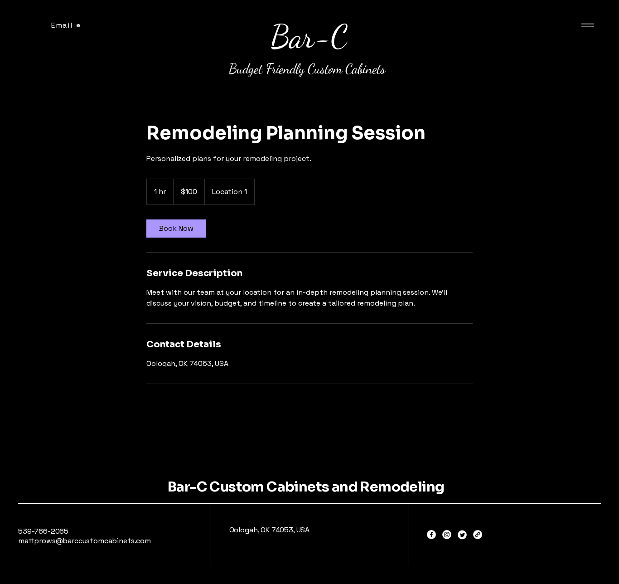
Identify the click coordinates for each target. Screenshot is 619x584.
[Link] (477, 534)
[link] (176, 228)
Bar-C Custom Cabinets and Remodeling (306, 487)
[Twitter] (462, 534)
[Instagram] (446, 534)
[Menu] (590, 25)
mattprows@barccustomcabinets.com (84, 540)
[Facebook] (431, 534)
